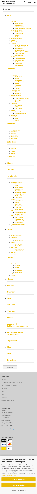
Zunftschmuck (19, 53)
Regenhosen (19, 205)
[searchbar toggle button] (24, 2)
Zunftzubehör (19, 55)
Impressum (12, 341)
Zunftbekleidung (16, 57)
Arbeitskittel (19, 189)
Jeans (16, 118)
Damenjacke (19, 240)
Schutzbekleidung (16, 216)
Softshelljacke (19, 194)
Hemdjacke (18, 105)
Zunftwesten (19, 37)
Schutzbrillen (19, 219)
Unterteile (14, 115)
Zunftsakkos (18, 63)
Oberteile (14, 103)
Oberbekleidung (16, 95)
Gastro (10, 229)
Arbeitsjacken (19, 25)
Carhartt (11, 69)
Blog (9, 347)
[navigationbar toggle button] (34, 2)
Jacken (17, 97)
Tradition (11, 292)
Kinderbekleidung (16, 30)
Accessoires (14, 75)
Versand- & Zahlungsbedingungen (17, 325)
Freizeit (10, 285)
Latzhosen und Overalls (22, 98)
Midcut (13, 151)
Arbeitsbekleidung (16, 22)
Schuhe (13, 40)
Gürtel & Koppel (20, 47)
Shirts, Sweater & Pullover (23, 28)
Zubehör (17, 35)
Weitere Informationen (18, 490)
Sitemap (11, 311)
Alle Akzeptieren (18, 479)
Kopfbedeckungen (16, 182)
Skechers (11, 157)
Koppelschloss (19, 50)
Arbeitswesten (19, 27)
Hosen (17, 117)
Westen (17, 102)
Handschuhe (18, 80)
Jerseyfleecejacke (20, 192)
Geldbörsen (18, 76)
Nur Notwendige (19, 485)
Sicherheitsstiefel (20, 113)
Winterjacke (18, 195)
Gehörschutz (19, 222)
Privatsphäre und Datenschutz (15, 333)
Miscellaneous (19, 82)
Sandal (13, 153)
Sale (9, 298)
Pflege (10, 258)
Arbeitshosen (19, 23)
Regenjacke (18, 190)
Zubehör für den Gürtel (22, 52)
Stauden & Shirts (20, 58)
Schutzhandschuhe (21, 221)
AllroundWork (15, 130)
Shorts (17, 120)
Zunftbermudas (19, 60)
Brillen (17, 92)
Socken (17, 86)
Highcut (13, 148)
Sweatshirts (18, 108)
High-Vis (13, 133)
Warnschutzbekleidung (18, 224)
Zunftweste (18, 197)
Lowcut (13, 150)
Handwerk (12, 176)
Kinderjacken (19, 33)
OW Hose (18, 100)
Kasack (17, 267)
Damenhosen (19, 209)
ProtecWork (14, 136)
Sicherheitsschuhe (16, 42)
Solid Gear (11, 142)
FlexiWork (14, 131)
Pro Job (10, 170)
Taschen (17, 88)
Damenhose (18, 245)
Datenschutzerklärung (8, 475)
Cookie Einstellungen (7, 400)
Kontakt (10, 317)
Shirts (16, 107)
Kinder (10, 279)
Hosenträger (18, 48)
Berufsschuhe (19, 214)
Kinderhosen (19, 31)
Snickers (11, 124)
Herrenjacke (18, 239)
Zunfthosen (18, 62)
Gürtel (17, 78)
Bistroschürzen (19, 249)
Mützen (17, 83)
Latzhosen (18, 207)
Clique (10, 163)
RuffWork (14, 138)
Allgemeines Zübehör (21, 45)
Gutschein (11, 360)
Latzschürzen (19, 250)
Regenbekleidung (16, 38)
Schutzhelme (19, 217)
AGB (9, 353)
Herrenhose (18, 244)
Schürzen (18, 85)
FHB (9, 15)
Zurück (10, 367)
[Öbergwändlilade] (7, 2)
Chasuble (18, 265)
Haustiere (18, 93)
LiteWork (14, 135)
